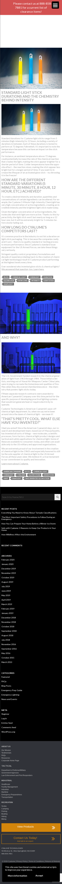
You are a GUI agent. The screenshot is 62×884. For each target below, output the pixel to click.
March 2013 (6, 662)
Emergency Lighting (10, 694)
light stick (49, 280)
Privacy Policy (21, 861)
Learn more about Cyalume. (14, 463)
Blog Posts (6, 686)
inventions (49, 475)
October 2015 (7, 657)
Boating (4, 814)
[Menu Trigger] (55, 5)
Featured (5, 677)
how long (23, 280)
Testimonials (6, 753)
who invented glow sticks (37, 478)
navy (6, 478)
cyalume (21, 475)
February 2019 (7, 608)
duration (48, 277)
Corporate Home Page (10, 761)
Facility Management (9, 787)
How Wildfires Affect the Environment (18, 534)
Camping (5, 809)
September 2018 (9, 631)
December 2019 (8, 568)
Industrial (6, 781)
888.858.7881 (6, 854)
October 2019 (7, 577)
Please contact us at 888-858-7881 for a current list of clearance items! (32, 7)
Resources (5, 758)
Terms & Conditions (36, 861)
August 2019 (7, 582)
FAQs (3, 681)
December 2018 (8, 617)
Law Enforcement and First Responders (16, 775)
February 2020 (7, 559)
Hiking (3, 816)
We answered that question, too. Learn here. (22, 269)
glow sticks (34, 475)
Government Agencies (10, 773)
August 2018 (7, 635)
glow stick (9, 280)
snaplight (8, 284)
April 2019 (6, 600)
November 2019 (8, 573)
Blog (6, 277)
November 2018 (8, 622)
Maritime (4, 792)
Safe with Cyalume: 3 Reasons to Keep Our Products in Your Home (28, 529)
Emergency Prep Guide (11, 690)
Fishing (4, 811)
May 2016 (5, 653)
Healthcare (5, 784)
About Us (6, 747)
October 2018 (7, 626)
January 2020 (7, 564)
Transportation (7, 797)
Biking (3, 819)
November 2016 (8, 644)
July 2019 (5, 586)
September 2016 (9, 649)
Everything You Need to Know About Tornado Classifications (29, 512)
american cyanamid (12, 471)
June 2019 (6, 591)
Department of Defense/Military (13, 770)
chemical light (19, 277)
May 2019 (5, 595)
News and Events (9, 699)
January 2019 (7, 613)
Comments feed (8, 727)
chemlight (35, 277)
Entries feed (7, 723)
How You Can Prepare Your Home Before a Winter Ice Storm (28, 523)
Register (5, 714)
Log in (4, 718)
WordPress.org (8, 732)
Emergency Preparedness (11, 795)
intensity (36, 280)
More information (17, 875)
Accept (39, 875)
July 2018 (5, 640)
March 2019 (6, 604)
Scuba (3, 806)
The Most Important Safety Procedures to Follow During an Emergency (28, 518)
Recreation (7, 802)
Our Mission (6, 750)
